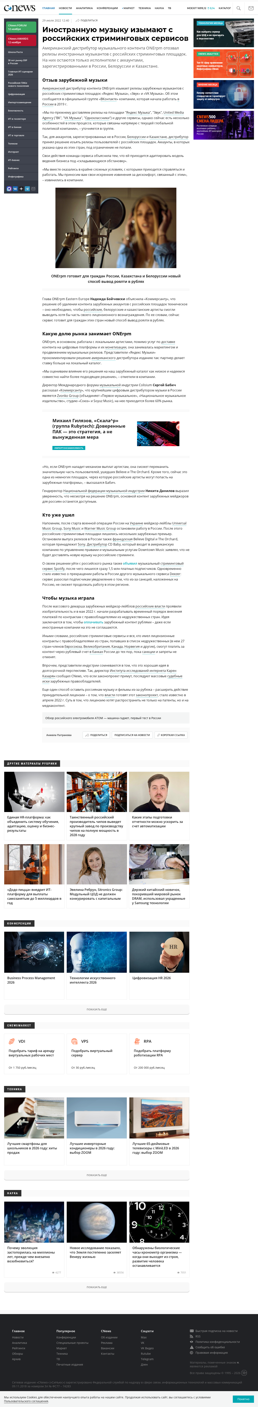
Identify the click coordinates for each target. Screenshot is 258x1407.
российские (93, 309)
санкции (148, 651)
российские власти (150, 606)
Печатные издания (69, 1364)
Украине (136, 523)
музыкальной (110, 385)
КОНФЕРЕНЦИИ (107, 8)
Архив (16, 1359)
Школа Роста (15, 52)
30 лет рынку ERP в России (17, 62)
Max (144, 1337)
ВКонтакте (109, 99)
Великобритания (96, 646)
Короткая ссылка (173, 735)
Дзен (144, 1364)
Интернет (13, 151)
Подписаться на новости (132, 735)
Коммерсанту (71, 390)
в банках (96, 651)
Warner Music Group (100, 528)
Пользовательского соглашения (26, 1401)
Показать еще (97, 1009)
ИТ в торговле (16, 135)
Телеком (13, 143)
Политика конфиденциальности (218, 1342)
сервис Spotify (53, 568)
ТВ (169, 8)
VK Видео (147, 1348)
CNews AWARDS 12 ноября (18, 40)
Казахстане (158, 137)
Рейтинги (13, 168)
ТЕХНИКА (144, 8)
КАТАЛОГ (225, 8)
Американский (53, 88)
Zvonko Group (68, 395)
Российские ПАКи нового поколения (18, 84)
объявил (130, 563)
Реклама (106, 1343)
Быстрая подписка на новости (217, 1331)
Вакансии (107, 1348)
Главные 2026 (20, 73)
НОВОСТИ (65, 8)
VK (142, 1343)
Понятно (243, 1399)
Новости (18, 1337)
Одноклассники (97, 118)
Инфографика (15, 176)
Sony (81, 544)
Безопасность (15, 110)
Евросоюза (73, 646)
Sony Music (72, 528)
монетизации (115, 347)
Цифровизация (16, 94)
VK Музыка (72, 118)
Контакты (107, 1354)
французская (122, 539)
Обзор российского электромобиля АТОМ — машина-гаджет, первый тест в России (103, 718)
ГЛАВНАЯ (48, 8)
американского (104, 358)
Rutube (146, 1354)
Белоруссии (136, 137)
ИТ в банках (14, 127)
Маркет (61, 1348)
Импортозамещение (19, 102)
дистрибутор (178, 137)
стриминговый (172, 563)
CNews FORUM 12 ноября (17, 27)
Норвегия (132, 646)
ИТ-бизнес (14, 160)
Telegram (147, 1359)
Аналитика (84, 8)
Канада (117, 646)
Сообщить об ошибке (210, 1347)
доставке (168, 342)
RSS (198, 1336)
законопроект (147, 695)
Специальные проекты (72, 1343)
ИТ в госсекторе (17, 118)
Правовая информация (212, 1353)
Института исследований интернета (138, 670)
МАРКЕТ (129, 8)
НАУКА (159, 8)
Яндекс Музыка (138, 112)
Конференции (66, 1337)
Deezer (175, 574)
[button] (238, 8)
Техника (62, 1354)
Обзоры (17, 1354)
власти (110, 695)
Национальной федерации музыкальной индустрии (104, 491)
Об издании (109, 1337)
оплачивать (94, 622)
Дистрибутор (97, 544)
